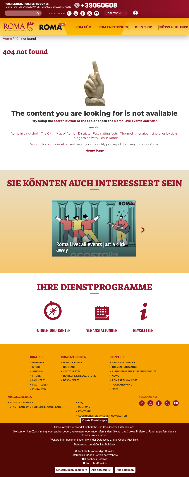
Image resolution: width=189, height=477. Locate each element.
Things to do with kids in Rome (95, 138)
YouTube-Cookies (96, 463)
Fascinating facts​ (105, 133)
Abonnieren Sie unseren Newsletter (102, 415)
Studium (37, 371)
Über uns (84, 406)
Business (38, 362)
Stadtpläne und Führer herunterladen (36, 406)
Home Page (94, 150)
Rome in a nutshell (24, 133)
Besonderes (71, 380)
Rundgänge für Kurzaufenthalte (134, 371)
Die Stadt (69, 367)
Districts (84, 133)
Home (7, 38)
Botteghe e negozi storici (80, 375)
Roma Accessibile (21, 402)
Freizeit (37, 375)
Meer (115, 389)
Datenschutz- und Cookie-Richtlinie (94, 444)
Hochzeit (38, 380)
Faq (80, 402)
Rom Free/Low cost (124, 380)
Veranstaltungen (123, 362)
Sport (36, 367)
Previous (46, 242)
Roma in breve (72, 362)
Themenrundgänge (124, 367)
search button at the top (73, 121)
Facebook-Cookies (96, 459)
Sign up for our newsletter (49, 144)
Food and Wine (122, 384)
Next (142, 242)
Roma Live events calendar (135, 121)
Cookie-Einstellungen (94, 420)
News (115, 375)
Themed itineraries (134, 133)
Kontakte (84, 411)
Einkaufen (39, 389)
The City (47, 133)
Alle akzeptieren (101, 469)
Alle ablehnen (125, 469)
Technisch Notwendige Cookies (96, 451)
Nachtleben (40, 384)
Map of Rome (65, 133)
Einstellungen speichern (71, 469)
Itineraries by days (164, 133)
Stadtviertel (71, 371)
